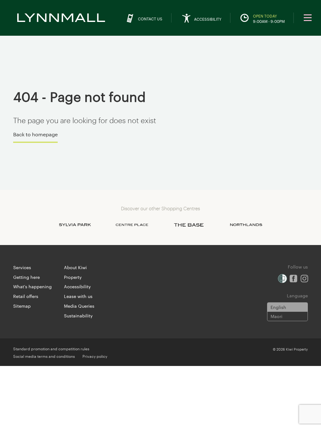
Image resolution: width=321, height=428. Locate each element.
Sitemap (22, 306)
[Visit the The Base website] (189, 225)
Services (22, 267)
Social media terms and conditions (44, 356)
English (278, 307)
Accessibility (77, 286)
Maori (276, 316)
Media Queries (79, 306)
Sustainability (78, 315)
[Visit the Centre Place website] (131, 225)
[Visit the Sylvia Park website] (75, 225)
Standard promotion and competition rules (51, 348)
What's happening (32, 286)
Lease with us (78, 296)
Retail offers (25, 296)
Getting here (26, 277)
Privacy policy (94, 356)
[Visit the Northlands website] (246, 225)
